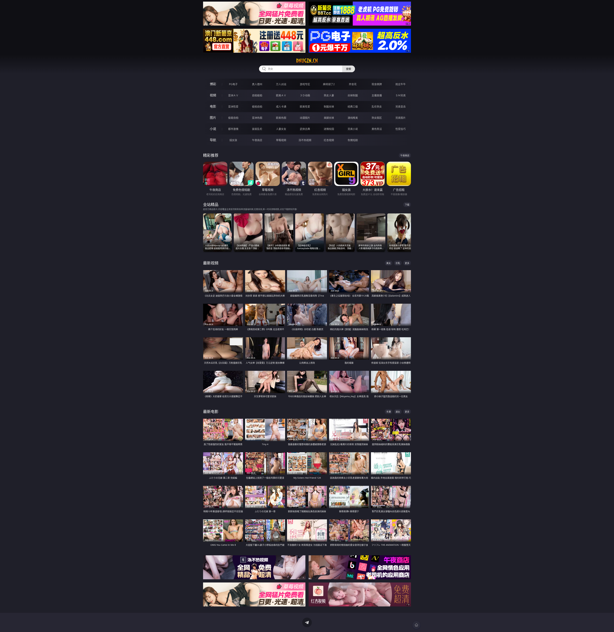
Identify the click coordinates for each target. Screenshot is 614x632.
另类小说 (353, 129)
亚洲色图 (257, 117)
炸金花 (353, 84)
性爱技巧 (400, 129)
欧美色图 (281, 117)
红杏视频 (329, 140)
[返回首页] (416, 625)
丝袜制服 (353, 95)
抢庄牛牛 (400, 84)
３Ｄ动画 (305, 95)
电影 (213, 106)
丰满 (388, 411)
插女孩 (233, 140)
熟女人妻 (329, 95)
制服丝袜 (329, 106)
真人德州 (257, 84)
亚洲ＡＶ (233, 95)
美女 (388, 263)
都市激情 (233, 129)
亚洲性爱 (233, 106)
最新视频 (210, 263)
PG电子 (233, 84)
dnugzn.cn (307, 61)
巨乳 (398, 263)
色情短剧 (353, 140)
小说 (213, 129)
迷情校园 (329, 129)
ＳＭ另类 (400, 95)
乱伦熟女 (377, 106)
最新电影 (210, 411)
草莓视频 (281, 140)
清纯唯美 (353, 117)
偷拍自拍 (257, 106)
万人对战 (281, 84)
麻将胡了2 (329, 84)
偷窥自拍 (233, 117)
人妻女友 (281, 129)
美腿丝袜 (329, 117)
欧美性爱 (305, 106)
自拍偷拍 (257, 95)
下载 (407, 204)
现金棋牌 (377, 84)
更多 (407, 263)
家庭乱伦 (257, 129)
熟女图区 (377, 117)
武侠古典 (305, 129)
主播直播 (377, 95)
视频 (213, 95)
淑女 (398, 411)
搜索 (348, 69)
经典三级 (353, 106)
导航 (213, 140)
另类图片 (400, 117)
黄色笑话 (377, 129)
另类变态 (400, 106)
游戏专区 (305, 84)
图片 (213, 118)
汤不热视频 (305, 140)
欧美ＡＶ (281, 95)
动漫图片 (305, 117)
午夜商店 (257, 140)
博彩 (213, 84)
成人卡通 (281, 106)
